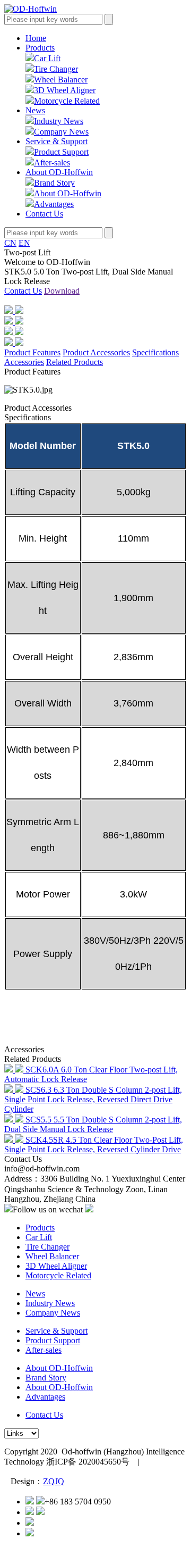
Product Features (32, 352)
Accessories (24, 362)
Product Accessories (96, 352)
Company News (61, 131)
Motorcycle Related (67, 100)
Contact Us (44, 213)
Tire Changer (56, 68)
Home (35, 38)
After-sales (52, 162)
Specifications (155, 352)
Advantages (54, 204)
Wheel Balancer (61, 79)
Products (40, 47)
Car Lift (47, 58)
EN (24, 242)
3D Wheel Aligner (65, 90)
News (35, 110)
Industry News (58, 121)
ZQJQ (53, 1481)
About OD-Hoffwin (59, 172)
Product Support (61, 151)
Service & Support (56, 141)
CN (10, 242)
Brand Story (54, 182)
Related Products (74, 362)
